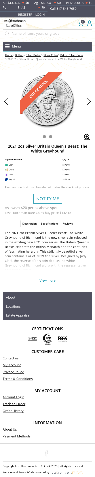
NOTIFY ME (47, 199)
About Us (10, 429)
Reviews (68, 223)
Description (29, 223)
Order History (13, 410)
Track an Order (14, 404)
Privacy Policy (13, 372)
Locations (13, 306)
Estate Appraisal (18, 315)
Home (9, 55)
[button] (44, 136)
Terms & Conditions (18, 378)
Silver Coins (51, 55)
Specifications (50, 223)
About (10, 297)
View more (47, 280)
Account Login (13, 397)
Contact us (11, 358)
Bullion (19, 55)
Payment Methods (16, 436)
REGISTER (25, 14)
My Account (12, 365)
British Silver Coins (71, 55)
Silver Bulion (33, 55)
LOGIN (40, 14)
